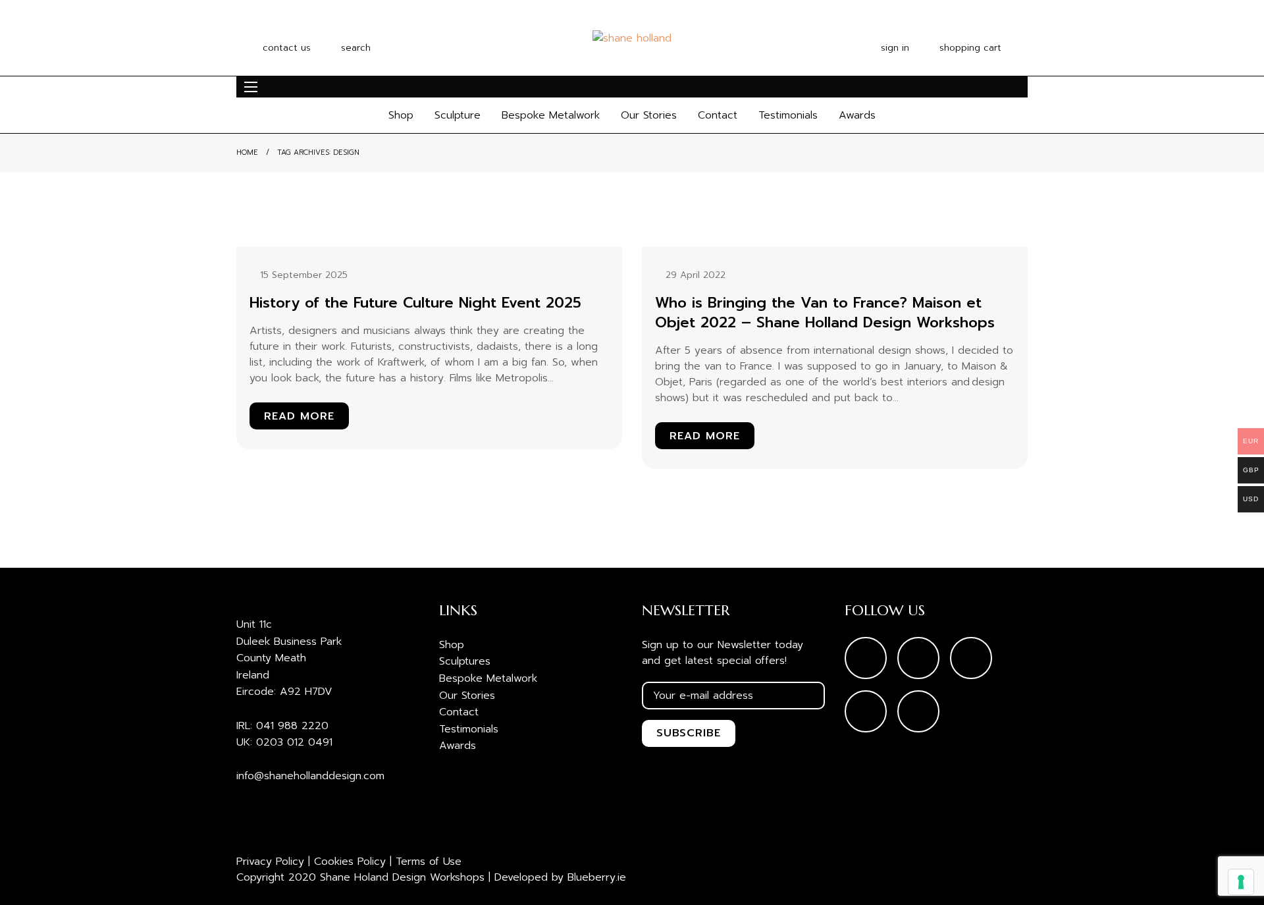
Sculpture (457, 115)
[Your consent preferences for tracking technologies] (1240, 881)
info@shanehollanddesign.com (310, 776)
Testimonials (788, 115)
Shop (400, 115)
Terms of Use (428, 861)
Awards (857, 115)
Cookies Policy (350, 861)
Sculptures (464, 661)
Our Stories (649, 115)
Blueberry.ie (596, 877)
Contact (717, 115)
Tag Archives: (318, 152)
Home (247, 152)
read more (299, 416)
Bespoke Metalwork (551, 115)
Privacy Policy (270, 861)
